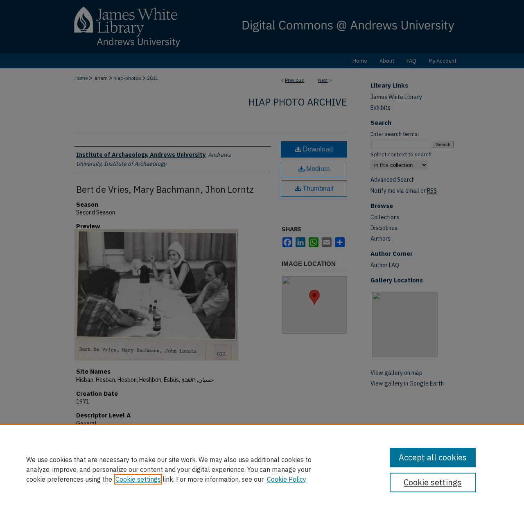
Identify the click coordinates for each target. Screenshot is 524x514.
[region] (262, 469)
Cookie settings (138, 479)
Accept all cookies (433, 457)
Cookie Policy (286, 479)
